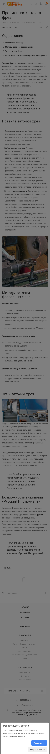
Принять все (39, 743)
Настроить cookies (37, 749)
